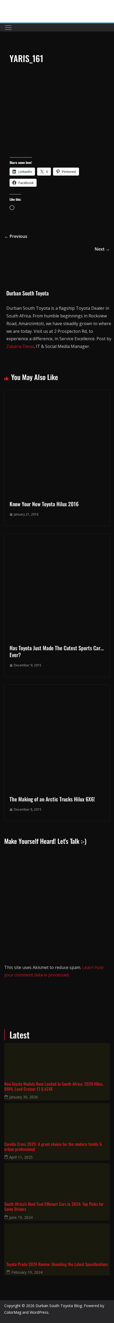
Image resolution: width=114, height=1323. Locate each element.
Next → (102, 249)
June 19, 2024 (21, 1217)
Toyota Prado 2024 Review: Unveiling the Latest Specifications (57, 1264)
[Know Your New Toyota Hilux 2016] (57, 393)
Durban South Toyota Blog (59, 1305)
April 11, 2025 (21, 1157)
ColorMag (12, 1312)
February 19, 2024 (26, 1272)
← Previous (15, 236)
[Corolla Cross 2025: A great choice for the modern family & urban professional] (57, 1119)
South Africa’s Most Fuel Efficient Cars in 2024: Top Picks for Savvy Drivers (54, 1207)
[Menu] (8, 28)
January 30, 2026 (23, 1096)
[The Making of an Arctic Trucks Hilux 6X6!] (57, 688)
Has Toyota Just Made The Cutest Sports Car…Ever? (57, 651)
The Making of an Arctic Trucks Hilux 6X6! (52, 799)
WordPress (39, 1312)
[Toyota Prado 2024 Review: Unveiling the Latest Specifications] (57, 1239)
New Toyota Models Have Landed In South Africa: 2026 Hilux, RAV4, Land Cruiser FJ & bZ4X (53, 1086)
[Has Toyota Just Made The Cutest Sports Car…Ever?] (57, 537)
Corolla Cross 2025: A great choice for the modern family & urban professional (53, 1147)
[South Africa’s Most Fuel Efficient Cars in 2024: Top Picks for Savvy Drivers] (57, 1179)
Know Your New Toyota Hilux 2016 (44, 504)
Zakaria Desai (20, 346)
